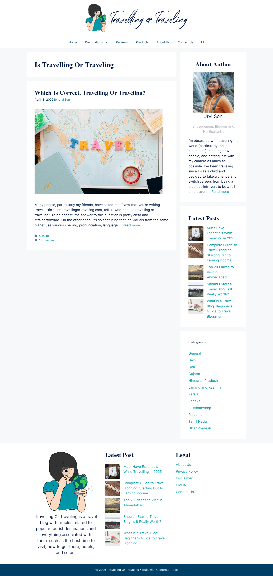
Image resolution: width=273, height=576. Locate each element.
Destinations (94, 42)
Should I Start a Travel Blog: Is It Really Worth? (219, 289)
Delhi (192, 360)
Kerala (193, 394)
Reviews (122, 42)
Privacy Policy (187, 471)
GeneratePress (167, 570)
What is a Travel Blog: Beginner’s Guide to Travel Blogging (144, 538)
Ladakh (194, 401)
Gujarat (194, 374)
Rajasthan (196, 415)
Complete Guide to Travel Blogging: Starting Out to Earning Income (144, 488)
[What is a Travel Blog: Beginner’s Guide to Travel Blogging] (195, 307)
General (44, 235)
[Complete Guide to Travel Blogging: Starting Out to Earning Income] (195, 251)
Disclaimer (184, 478)
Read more (131, 225)
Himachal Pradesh (203, 381)
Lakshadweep (199, 408)
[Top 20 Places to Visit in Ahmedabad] (195, 273)
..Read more (219, 192)
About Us (163, 42)
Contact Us (185, 42)
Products (142, 42)
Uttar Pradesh (199, 428)
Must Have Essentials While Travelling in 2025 (221, 233)
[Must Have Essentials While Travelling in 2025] (195, 234)
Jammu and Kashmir (204, 387)
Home (73, 42)
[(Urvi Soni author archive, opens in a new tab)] (213, 112)
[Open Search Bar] (202, 42)
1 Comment (47, 240)
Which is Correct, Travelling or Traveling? (90, 92)
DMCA (181, 485)
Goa (191, 367)
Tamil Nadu (197, 421)
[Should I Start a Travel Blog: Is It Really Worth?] (195, 290)
